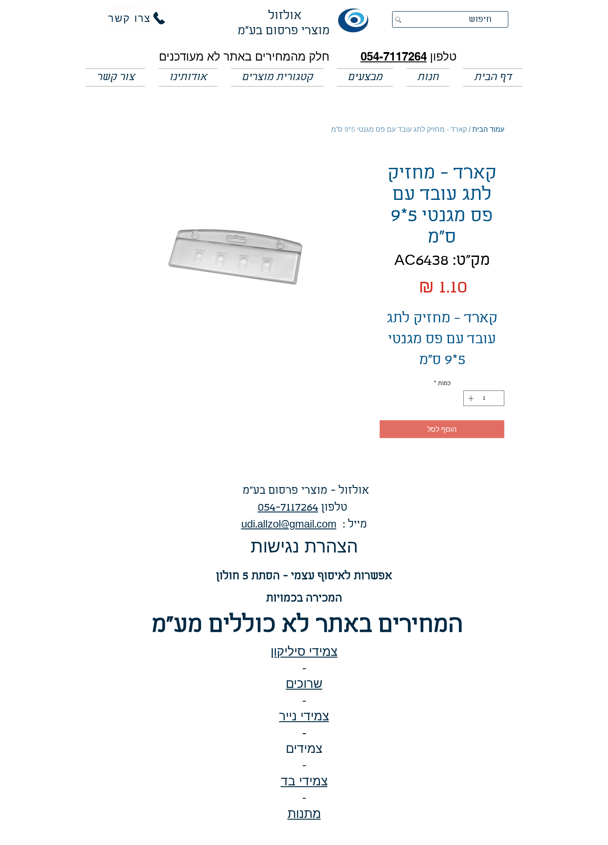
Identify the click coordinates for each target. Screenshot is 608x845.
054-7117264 (394, 56)
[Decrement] (498, 398)
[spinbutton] (484, 398)
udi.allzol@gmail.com (288, 524)
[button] (365, 77)
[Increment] (470, 398)
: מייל (351, 524)
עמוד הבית (488, 129)
